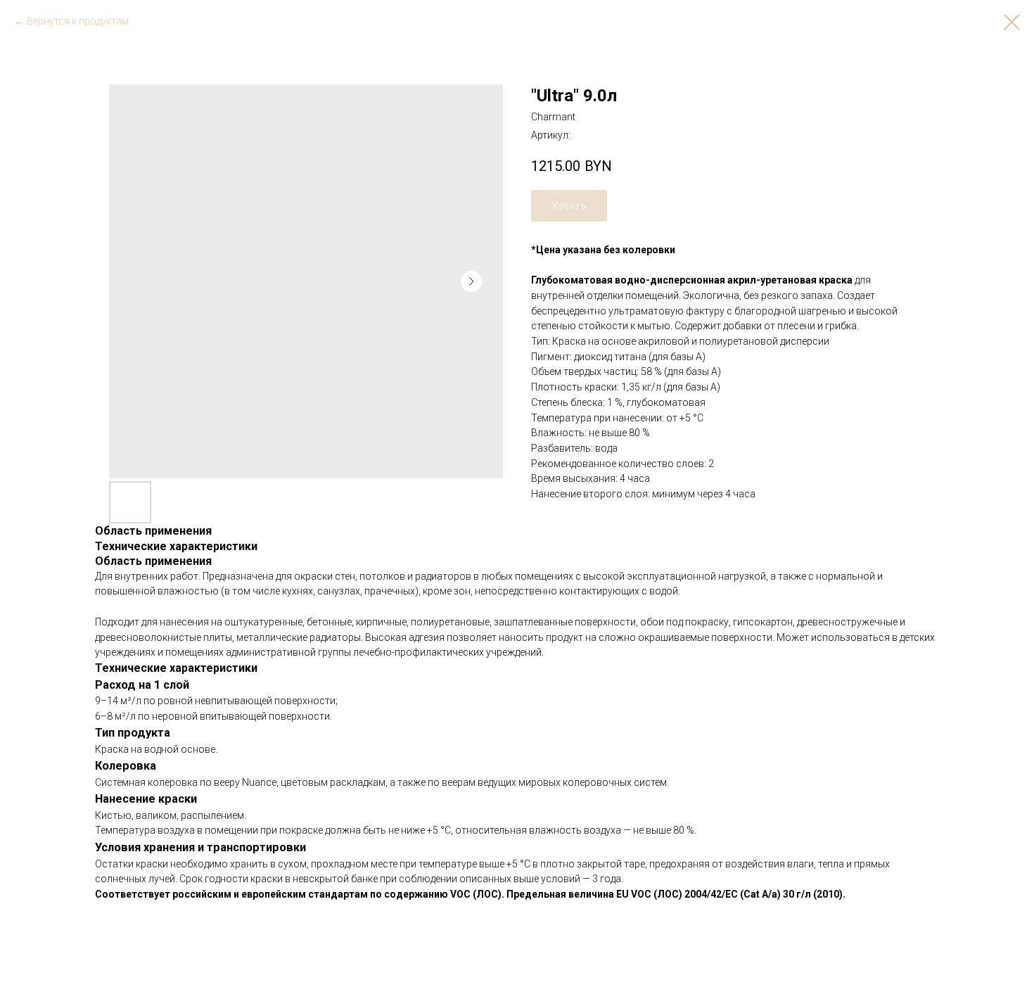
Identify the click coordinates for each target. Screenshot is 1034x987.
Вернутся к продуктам (78, 21)
